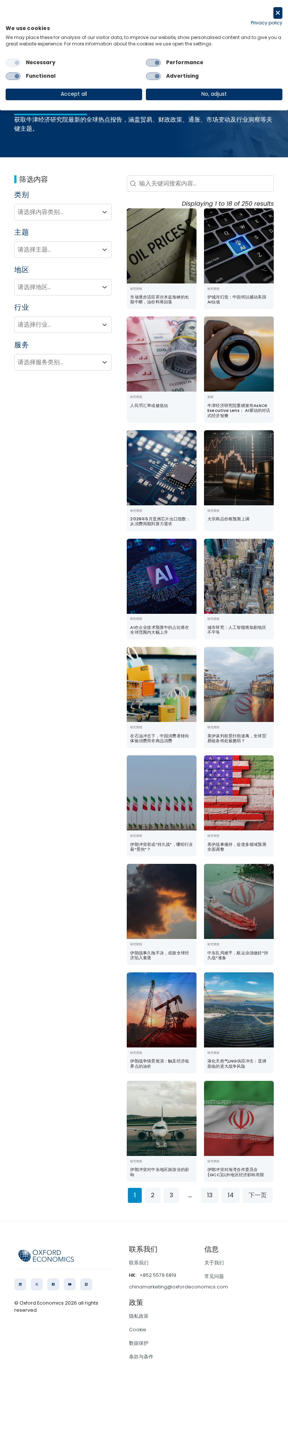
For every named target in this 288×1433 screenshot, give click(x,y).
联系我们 (138, 1263)
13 (210, 1195)
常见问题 (214, 1276)
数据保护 (138, 1343)
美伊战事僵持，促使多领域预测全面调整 (236, 846)
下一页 (258, 1195)
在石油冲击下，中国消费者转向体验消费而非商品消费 (159, 738)
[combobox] (56, 212)
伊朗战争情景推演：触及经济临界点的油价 (159, 1063)
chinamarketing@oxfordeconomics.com (178, 1287)
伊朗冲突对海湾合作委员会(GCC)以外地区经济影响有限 (235, 1171)
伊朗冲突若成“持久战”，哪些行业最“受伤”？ (161, 846)
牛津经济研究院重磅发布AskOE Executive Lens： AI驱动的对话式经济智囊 (238, 410)
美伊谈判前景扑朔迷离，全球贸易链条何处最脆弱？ (236, 738)
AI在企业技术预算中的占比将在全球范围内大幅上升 (159, 629)
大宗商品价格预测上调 (228, 519)
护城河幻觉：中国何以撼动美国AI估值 (236, 299)
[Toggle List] (104, 212)
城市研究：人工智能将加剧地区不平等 (236, 629)
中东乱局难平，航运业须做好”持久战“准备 (237, 955)
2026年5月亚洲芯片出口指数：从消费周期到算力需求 (160, 521)
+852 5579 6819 (158, 1275)
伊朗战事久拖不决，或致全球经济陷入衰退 (159, 955)
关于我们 (214, 1263)
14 (231, 1195)
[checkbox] (13, 62)
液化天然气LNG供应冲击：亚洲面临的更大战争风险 (236, 1063)
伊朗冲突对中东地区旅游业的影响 (159, 1171)
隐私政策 (138, 1316)
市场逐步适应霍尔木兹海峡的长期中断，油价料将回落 (159, 299)
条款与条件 (141, 1356)
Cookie (137, 1329)
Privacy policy (266, 23)
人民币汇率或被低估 (149, 405)
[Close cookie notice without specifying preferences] (277, 13)
